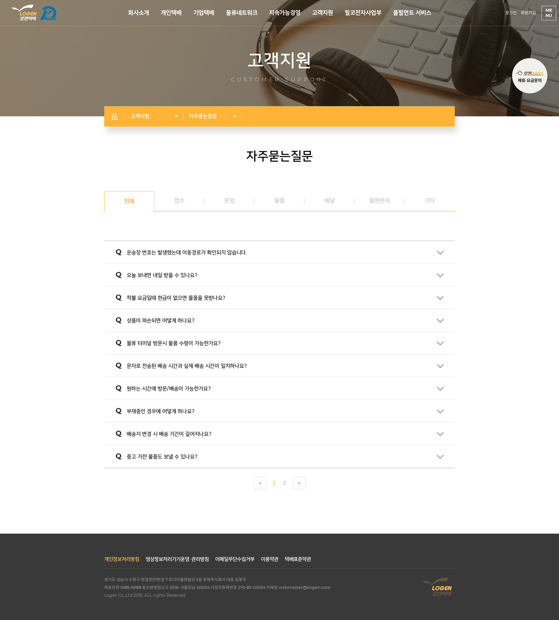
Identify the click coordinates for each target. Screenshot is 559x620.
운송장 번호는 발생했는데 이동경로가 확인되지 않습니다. (181, 252)
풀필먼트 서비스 (412, 13)
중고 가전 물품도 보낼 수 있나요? (156, 456)
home (114, 116)
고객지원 (322, 13)
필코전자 (48, 13)
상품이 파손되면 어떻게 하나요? (155, 320)
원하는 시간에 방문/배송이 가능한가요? (163, 388)
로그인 (511, 13)
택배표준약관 (298, 559)
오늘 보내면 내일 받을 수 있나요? (156, 274)
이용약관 (269, 559)
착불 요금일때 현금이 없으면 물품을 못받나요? (170, 297)
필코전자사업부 (363, 13)
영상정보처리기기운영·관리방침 (177, 559)
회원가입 (528, 13)
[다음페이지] (299, 483)
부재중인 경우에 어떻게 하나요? (155, 411)
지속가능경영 (284, 13)
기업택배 (203, 13)
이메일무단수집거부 (234, 559)
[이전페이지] (260, 483)
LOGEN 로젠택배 (24, 12)
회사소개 (138, 13)
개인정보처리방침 (121, 559)
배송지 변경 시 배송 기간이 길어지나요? (163, 433)
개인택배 (171, 13)
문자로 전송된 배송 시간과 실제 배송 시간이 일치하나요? (181, 365)
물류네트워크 (241, 13)
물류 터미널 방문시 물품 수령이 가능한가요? (168, 342)
